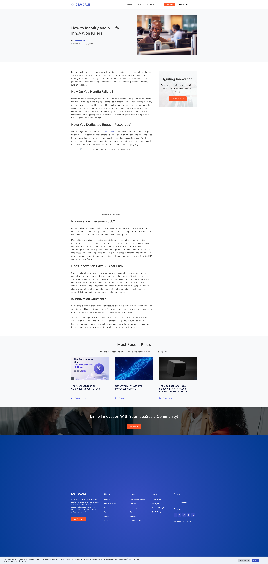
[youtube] (188, 515)
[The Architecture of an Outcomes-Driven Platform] (90, 358)
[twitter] (179, 515)
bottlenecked (110, 131)
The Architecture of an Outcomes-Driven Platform (85, 387)
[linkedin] (193, 515)
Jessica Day (79, 41)
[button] (193, 4)
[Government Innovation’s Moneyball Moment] (134, 358)
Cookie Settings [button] (244, 560)
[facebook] (175, 515)
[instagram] (184, 515)
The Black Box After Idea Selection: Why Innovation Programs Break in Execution (174, 388)
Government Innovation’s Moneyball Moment (128, 387)
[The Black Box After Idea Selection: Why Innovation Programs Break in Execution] (178, 358)
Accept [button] (255, 560)
